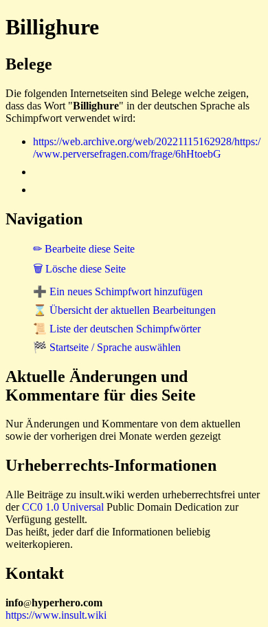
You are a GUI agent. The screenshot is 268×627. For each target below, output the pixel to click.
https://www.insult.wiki (56, 615)
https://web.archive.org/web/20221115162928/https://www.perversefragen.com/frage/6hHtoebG (146, 148)
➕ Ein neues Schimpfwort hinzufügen (118, 291)
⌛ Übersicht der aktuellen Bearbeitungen (124, 310)
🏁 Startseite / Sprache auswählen (107, 347)
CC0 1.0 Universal (63, 507)
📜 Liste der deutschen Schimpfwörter (117, 328)
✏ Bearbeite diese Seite (84, 249)
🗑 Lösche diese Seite (79, 269)
